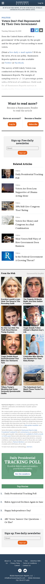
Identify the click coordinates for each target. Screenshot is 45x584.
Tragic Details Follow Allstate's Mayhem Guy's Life (33, 330)
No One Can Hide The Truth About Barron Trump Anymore (10, 330)
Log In (40, 3)
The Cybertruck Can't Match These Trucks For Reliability (33, 389)
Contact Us (27, 565)
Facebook (19, 62)
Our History (18, 561)
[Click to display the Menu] (3, 3)
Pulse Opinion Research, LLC (29, 89)
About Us (7, 561)
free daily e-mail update (20, 52)
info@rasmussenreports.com (15, 578)
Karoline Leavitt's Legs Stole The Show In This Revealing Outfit (10, 301)
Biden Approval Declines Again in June (24, 502)
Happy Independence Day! (18, 510)
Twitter (8, 62)
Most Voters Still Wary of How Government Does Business (28, 242)
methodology (12, 92)
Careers (17, 565)
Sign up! (22, 153)
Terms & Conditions (30, 563)
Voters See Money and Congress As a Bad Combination (27, 224)
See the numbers (22, 474)
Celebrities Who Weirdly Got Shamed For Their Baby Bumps (33, 359)
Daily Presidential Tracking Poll (20, 493)
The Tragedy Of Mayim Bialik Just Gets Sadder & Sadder (33, 301)
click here (29, 447)
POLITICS (6, 17)
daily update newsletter (31, 425)
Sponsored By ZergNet (35, 273)
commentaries (24, 432)
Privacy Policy (15, 563)
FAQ (26, 561)
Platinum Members (18, 442)
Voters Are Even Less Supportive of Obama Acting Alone (26, 192)
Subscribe (33, 124)
